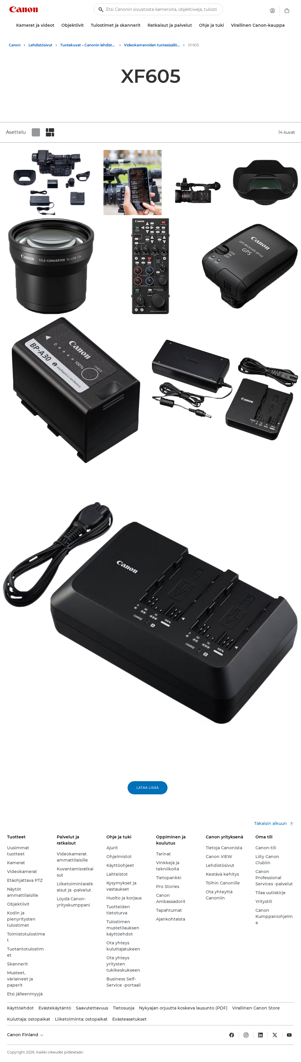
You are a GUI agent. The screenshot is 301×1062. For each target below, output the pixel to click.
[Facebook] (231, 1035)
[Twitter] (274, 1035)
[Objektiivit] (86, 25)
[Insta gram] (246, 1035)
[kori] (287, 10)
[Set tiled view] (36, 132)
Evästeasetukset (129, 1019)
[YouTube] (289, 1035)
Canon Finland (23, 1034)
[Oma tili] (272, 10)
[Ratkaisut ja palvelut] (194, 25)
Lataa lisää (147, 788)
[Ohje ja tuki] (226, 25)
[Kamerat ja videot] (56, 25)
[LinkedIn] (260, 1035)
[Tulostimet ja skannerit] (143, 25)
